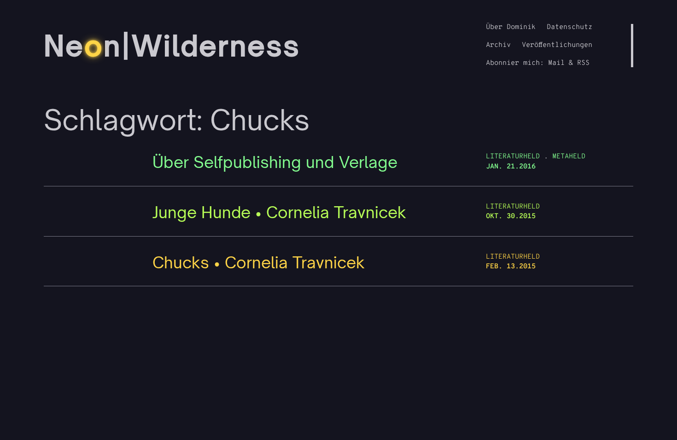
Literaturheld (513, 156)
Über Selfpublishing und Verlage (274, 162)
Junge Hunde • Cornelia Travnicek (279, 212)
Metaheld (568, 156)
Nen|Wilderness (172, 46)
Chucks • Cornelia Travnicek (258, 262)
